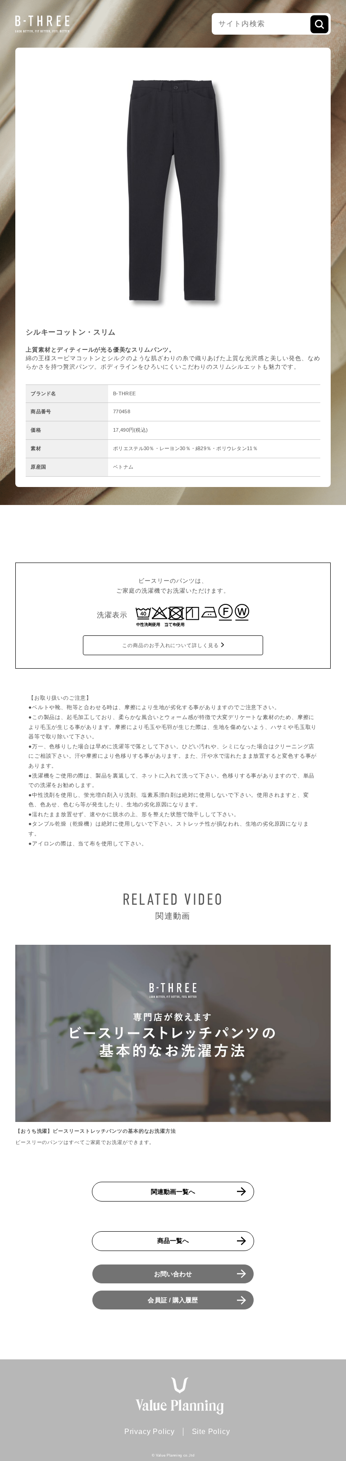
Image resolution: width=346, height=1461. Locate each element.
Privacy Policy (149, 1431)
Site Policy (211, 1431)
